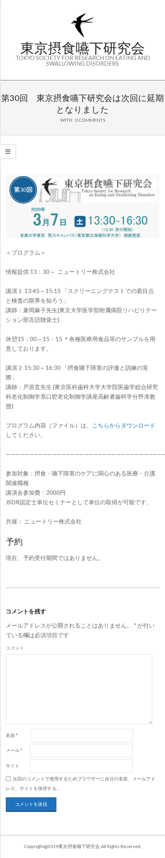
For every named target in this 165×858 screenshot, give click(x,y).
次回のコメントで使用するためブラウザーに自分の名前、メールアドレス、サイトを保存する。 (80, 783)
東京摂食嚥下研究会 (82, 48)
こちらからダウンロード (123, 425)
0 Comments (90, 120)
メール (14, 750)
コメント (15, 648)
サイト (13, 766)
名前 (12, 735)
